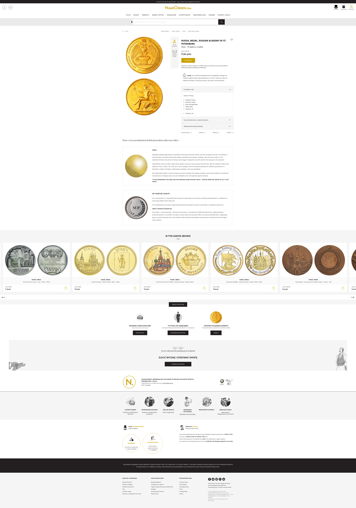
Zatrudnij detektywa (178, 333)
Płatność (215, 132)
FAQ (123, 489)
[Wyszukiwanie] (221, 22)
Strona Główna (165, 31)
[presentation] (3, 297)
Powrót (126, 31)
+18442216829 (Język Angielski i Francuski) (188, 2)
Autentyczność (184, 15)
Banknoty (145, 15)
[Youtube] (223, 479)
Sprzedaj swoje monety (157, 491)
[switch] (229, 384)
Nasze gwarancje (184, 487)
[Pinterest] (216, 479)
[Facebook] (209, 479)
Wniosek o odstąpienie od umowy (131, 494)
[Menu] (232, 379)
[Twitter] (213, 479)
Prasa (180, 489)
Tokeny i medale (176, 31)
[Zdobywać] (66, 288)
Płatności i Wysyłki (127, 484)
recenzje (148, 385)
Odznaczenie (171, 15)
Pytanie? (229, 132)
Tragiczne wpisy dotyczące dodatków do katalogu (162, 488)
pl (4, 7)
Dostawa (201, 132)
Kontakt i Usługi (224, 15)
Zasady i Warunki (127, 482)
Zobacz (216, 333)
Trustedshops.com (168, 383)
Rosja (184, 31)
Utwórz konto (155, 494)
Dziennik (212, 15)
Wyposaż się (140, 333)
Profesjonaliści (183, 491)
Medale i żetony (158, 15)
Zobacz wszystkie (178, 304)
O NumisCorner (183, 482)
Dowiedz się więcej (178, 364)
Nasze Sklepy (183, 484)
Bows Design (211, 500)
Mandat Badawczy (156, 482)
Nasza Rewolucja (199, 15)
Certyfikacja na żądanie (157, 484)
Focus (128, 15)
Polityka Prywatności (128, 487)
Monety (136, 15)
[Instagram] (220, 479)
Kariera (181, 494)
